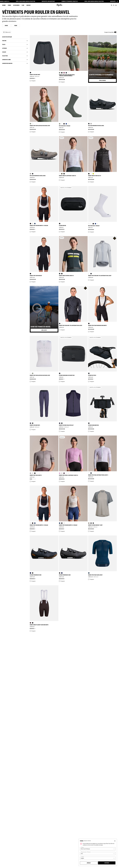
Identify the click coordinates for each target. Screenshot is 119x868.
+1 (68, 72)
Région (82, 847)
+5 (68, 123)
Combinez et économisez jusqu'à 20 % (69, 1)
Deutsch (89, 840)
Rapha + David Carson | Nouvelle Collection (25, 1)
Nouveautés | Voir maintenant (48, 1)
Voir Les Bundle (107, 80)
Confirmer (106, 862)
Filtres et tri (7, 32)
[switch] (110, 32)
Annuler (89, 862)
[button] (15, 36)
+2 (68, 473)
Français (81, 840)
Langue (82, 856)
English (85, 840)
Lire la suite (48, 330)
